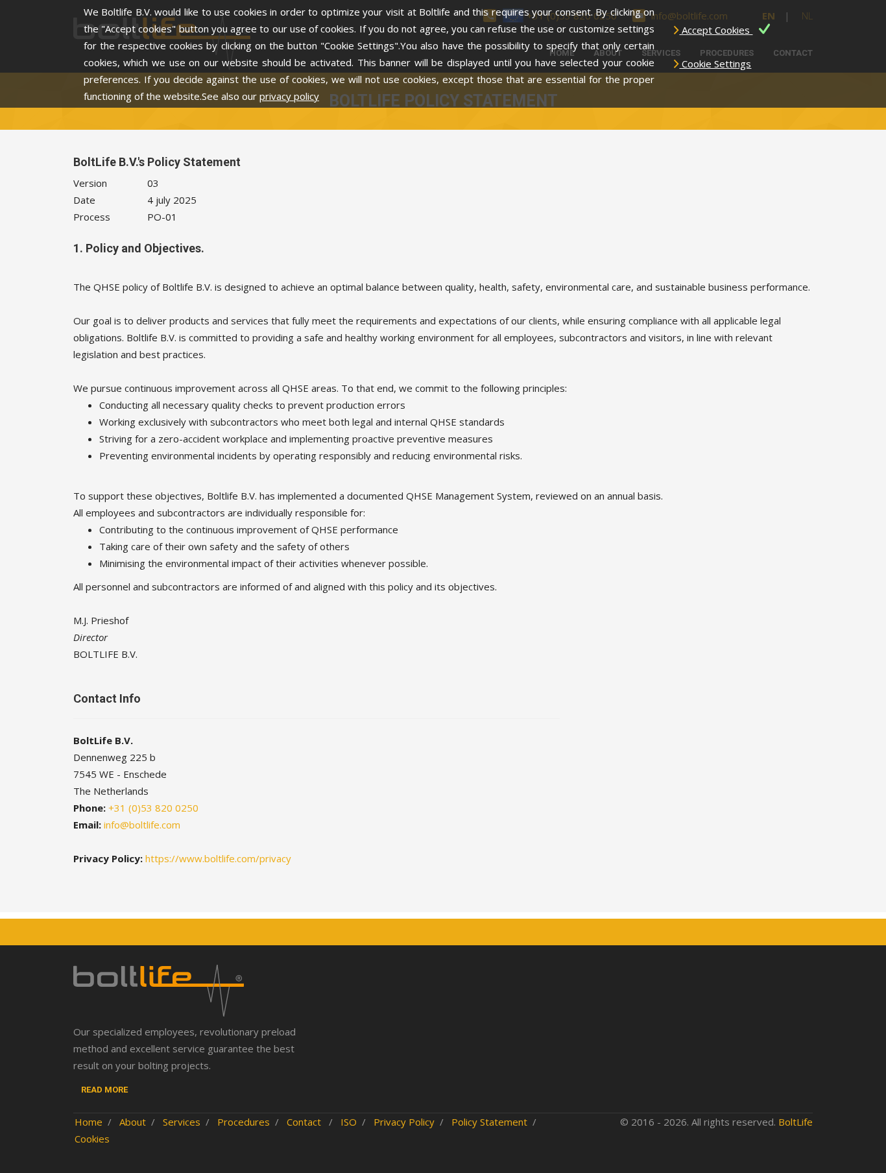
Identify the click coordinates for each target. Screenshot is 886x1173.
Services (181, 1121)
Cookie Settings (715, 63)
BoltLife (795, 1121)
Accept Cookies (715, 29)
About (132, 1121)
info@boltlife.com (142, 824)
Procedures (243, 1121)
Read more (104, 1089)
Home (88, 1121)
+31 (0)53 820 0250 (153, 807)
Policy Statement (489, 1121)
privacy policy (289, 96)
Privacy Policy (404, 1121)
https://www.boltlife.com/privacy (218, 858)
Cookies (92, 1138)
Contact (305, 1121)
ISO (349, 1121)
